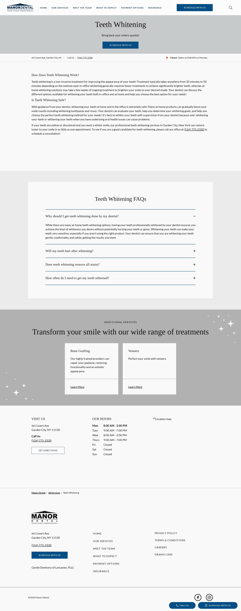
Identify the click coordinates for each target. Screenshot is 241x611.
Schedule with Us (195, 7)
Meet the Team (82, 8)
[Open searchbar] (231, 8)
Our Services (60, 8)
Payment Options (132, 8)
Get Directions (48, 450)
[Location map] (181, 447)
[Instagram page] (209, 597)
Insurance (155, 8)
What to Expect (106, 8)
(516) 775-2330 (84, 57)
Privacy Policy (166, 533)
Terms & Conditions (170, 540)
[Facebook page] (197, 597)
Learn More (77, 386)
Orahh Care (164, 554)
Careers (161, 547)
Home (43, 8)
